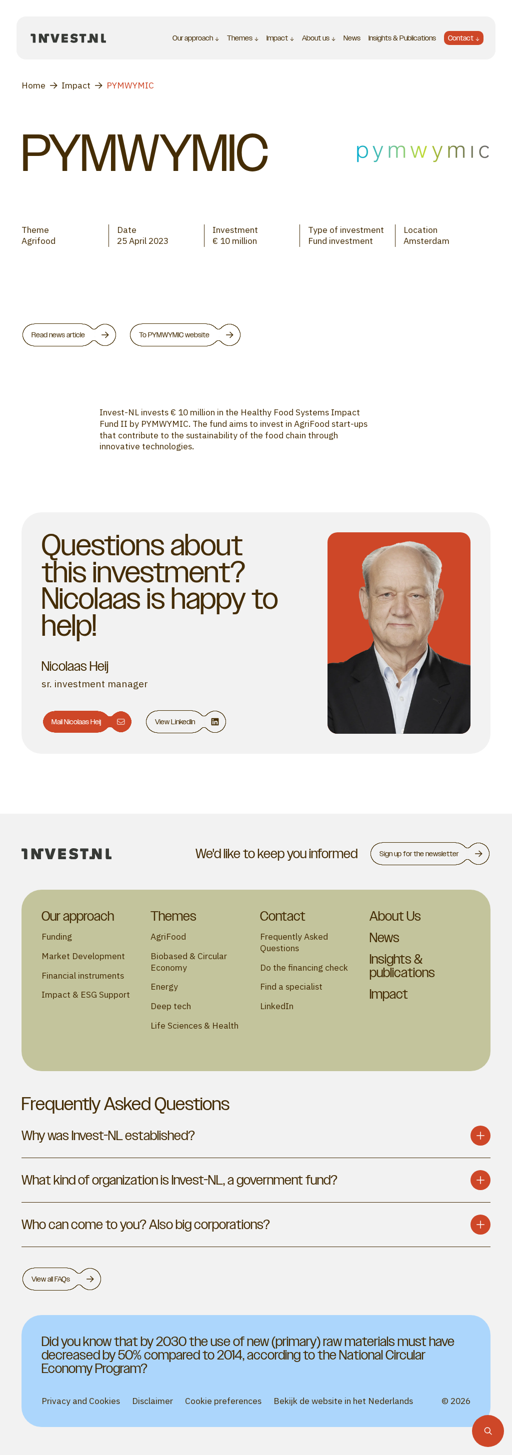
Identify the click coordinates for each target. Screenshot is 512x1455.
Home (34, 85)
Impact (277, 38)
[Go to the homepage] (68, 38)
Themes (239, 38)
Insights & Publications (402, 37)
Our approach (192, 38)
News (352, 37)
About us (316, 38)
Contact (461, 37)
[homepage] (67, 854)
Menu (125, 37)
